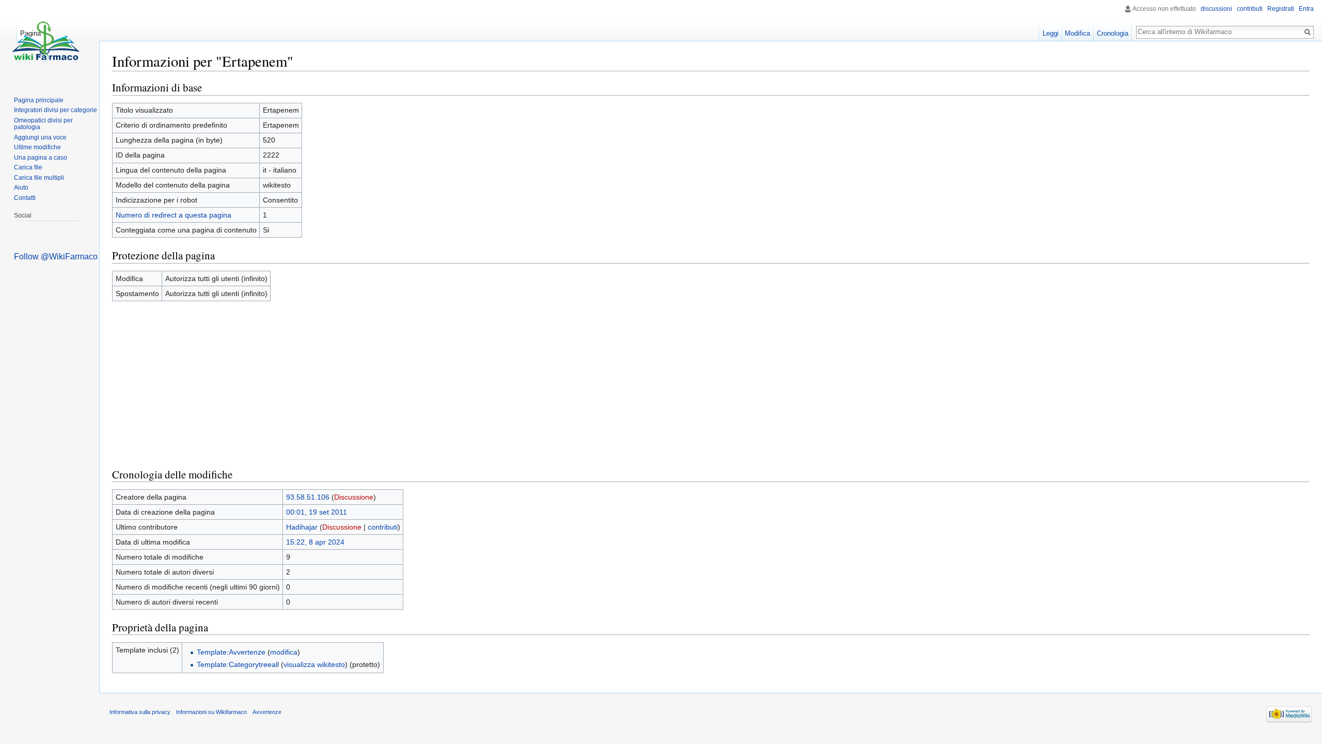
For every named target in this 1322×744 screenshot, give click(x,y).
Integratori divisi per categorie (55, 110)
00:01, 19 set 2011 (316, 512)
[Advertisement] (711, 384)
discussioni (1216, 8)
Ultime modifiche (37, 147)
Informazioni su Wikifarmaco (211, 712)
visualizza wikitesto (314, 664)
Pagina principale (39, 100)
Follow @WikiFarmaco (56, 256)
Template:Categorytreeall (238, 664)
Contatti (25, 198)
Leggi (1051, 33)
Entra (1306, 8)
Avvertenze (267, 712)
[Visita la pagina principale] (45, 41)
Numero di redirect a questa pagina (173, 215)
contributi (383, 527)
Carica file (28, 167)
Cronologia (1112, 33)
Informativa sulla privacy (139, 712)
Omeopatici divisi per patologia (43, 124)
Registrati (1280, 8)
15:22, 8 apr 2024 (315, 542)
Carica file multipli (39, 177)
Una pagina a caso (40, 157)
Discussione (353, 497)
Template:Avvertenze (231, 652)
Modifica (1077, 33)
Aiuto (21, 187)
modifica (283, 652)
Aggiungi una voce (40, 137)
